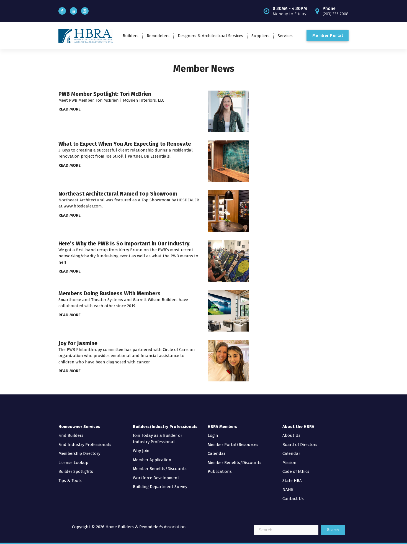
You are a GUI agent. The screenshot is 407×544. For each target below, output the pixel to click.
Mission (289, 462)
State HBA (292, 480)
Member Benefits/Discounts (160, 468)
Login (213, 435)
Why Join (141, 450)
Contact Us (293, 498)
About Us (291, 435)
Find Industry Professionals (84, 444)
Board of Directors (299, 444)
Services (285, 35)
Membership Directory (79, 453)
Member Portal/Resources (233, 444)
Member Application (152, 459)
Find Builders (70, 435)
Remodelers (158, 35)
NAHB (287, 489)
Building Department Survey (160, 486)
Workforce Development (156, 477)
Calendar (216, 453)
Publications (220, 471)
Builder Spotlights (75, 471)
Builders (130, 35)
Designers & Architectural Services (210, 35)
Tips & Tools (70, 480)
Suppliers (260, 35)
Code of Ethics (295, 471)
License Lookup (73, 462)
